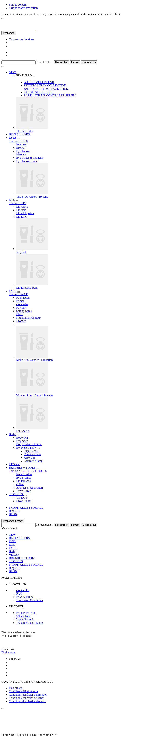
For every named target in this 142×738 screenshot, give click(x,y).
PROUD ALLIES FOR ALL (26, 564)
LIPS (12, 544)
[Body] (17, 435)
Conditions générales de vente (26, 697)
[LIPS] (17, 200)
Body (12, 551)
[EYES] (18, 138)
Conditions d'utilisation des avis (27, 701)
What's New (23, 616)
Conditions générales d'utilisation (28, 694)
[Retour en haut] (2, 708)
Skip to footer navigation (23, 7)
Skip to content (17, 4)
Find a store (8, 652)
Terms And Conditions (29, 600)
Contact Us (22, 590)
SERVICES (16, 561)
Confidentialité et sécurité (23, 691)
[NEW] (17, 73)
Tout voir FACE (18, 294)
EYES (12, 541)
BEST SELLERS (19, 538)
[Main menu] (2, 66)
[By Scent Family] (38, 448)
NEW (12, 534)
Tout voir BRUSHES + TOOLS (28, 470)
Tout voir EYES (18, 141)
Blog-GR (14, 568)
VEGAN (14, 554)
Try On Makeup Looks (29, 622)
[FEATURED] (34, 76)
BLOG (13, 571)
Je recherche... (44, 62)
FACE (12, 548)
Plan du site (15, 687)
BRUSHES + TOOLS (22, 558)
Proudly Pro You (26, 612)
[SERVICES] (25, 495)
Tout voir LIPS (17, 203)
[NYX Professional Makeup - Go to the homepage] (25, 29)
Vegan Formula (25, 619)
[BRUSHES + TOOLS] (37, 468)
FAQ (19, 593)
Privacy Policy (24, 596)
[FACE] (18, 292)
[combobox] (18, 62)
